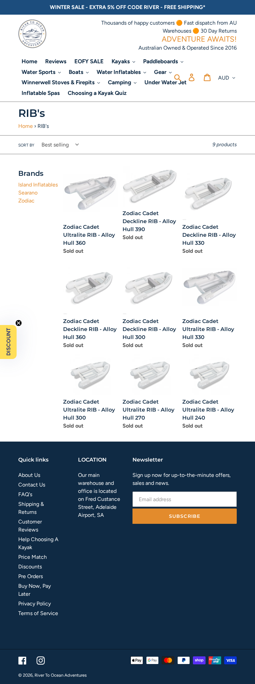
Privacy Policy (34, 603)
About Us (29, 475)
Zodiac (26, 200)
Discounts (30, 566)
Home (25, 126)
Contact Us (31, 485)
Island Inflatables (38, 184)
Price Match (32, 557)
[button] (8, 342)
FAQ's (25, 494)
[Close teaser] (18, 323)
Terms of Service (38, 613)
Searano (28, 192)
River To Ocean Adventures (61, 675)
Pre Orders (30, 576)
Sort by (26, 145)
